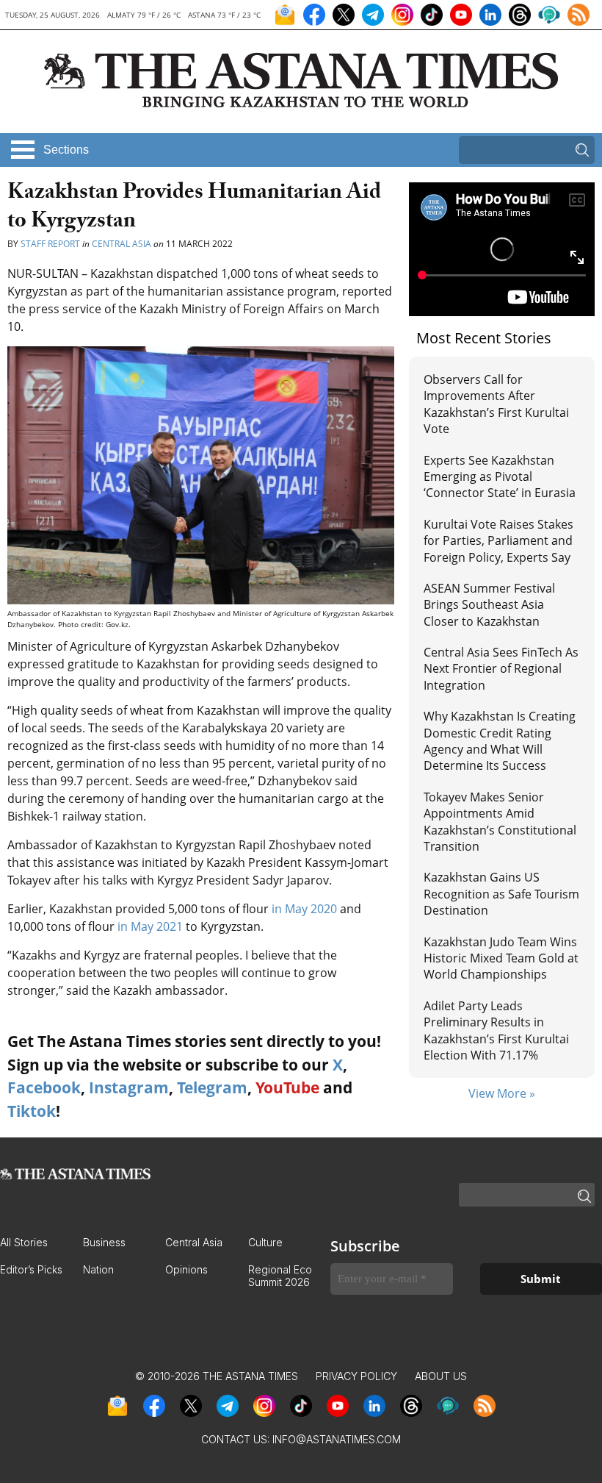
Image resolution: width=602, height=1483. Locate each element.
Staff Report (51, 243)
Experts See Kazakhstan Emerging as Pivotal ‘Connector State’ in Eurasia (500, 476)
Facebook (44, 1087)
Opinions (186, 1269)
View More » (501, 1093)
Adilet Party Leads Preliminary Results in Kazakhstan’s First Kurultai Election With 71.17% (496, 1030)
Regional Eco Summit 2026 (280, 1275)
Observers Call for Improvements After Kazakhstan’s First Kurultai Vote (496, 404)
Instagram (129, 1087)
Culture (265, 1242)
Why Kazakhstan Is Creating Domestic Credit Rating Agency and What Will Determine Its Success (500, 740)
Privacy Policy (356, 1376)
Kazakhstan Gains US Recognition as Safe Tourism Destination (501, 893)
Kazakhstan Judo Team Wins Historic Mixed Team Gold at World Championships (501, 958)
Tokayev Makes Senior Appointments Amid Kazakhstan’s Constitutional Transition (500, 821)
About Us (441, 1376)
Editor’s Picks (31, 1269)
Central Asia (121, 243)
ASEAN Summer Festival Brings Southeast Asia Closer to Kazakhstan (489, 604)
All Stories (24, 1242)
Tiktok (31, 1111)
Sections (66, 149)
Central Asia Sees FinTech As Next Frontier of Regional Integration (501, 668)
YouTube (287, 1087)
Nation (98, 1269)
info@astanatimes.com (336, 1439)
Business (104, 1242)
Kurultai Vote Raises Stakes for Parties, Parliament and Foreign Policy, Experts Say (498, 540)
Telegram (212, 1087)
